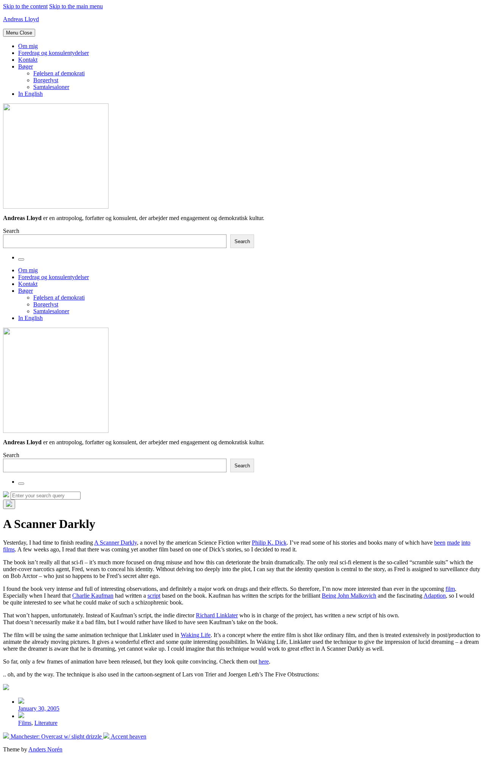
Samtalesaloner (51, 87)
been (439, 542)
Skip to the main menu (76, 6)
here (264, 661)
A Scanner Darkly (115, 542)
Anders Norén (45, 749)
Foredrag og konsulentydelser (53, 53)
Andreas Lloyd (21, 19)
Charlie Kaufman (92, 595)
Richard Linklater (217, 615)
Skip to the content (25, 6)
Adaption (435, 595)
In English (30, 94)
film (450, 589)
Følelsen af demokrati (59, 73)
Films (24, 723)
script (153, 595)
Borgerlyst (45, 80)
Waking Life (196, 635)
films (9, 549)
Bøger (25, 66)
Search (11, 231)
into (465, 542)
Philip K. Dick (269, 542)
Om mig (28, 46)
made (453, 542)
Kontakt (27, 59)
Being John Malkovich (349, 595)
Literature (45, 723)
